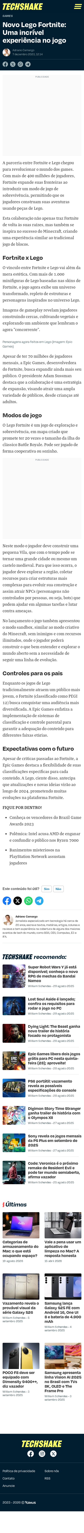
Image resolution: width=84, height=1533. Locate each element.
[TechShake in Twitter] (53, 1453)
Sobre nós (52, 1471)
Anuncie (9, 1485)
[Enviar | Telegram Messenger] (28, 64)
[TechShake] (23, 6)
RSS (47, 1478)
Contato (8, 1478)
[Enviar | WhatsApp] (20, 64)
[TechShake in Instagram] (42, 1453)
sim (46, 889)
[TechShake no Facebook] (30, 1453)
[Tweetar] (13, 64)
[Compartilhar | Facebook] (5, 64)
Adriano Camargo (27, 916)
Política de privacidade (19, 1471)
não (58, 889)
